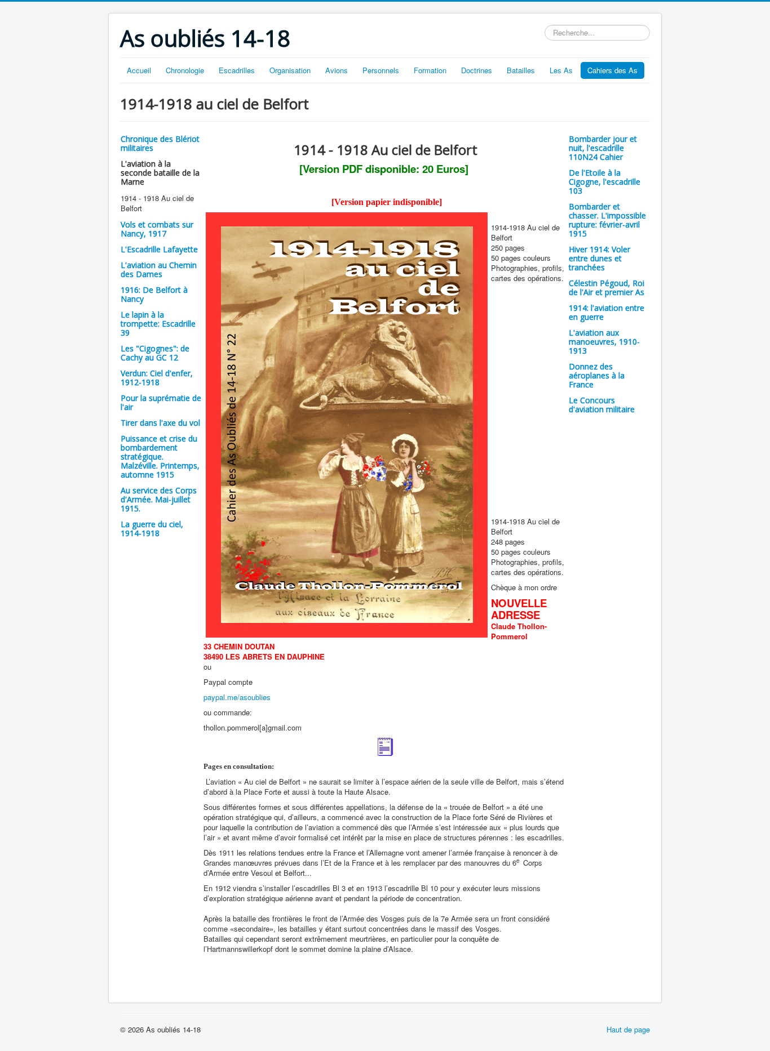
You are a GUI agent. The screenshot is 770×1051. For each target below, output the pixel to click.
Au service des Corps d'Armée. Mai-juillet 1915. (159, 499)
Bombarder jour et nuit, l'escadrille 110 (603, 147)
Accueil (139, 70)
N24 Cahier (602, 157)
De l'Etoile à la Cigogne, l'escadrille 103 (604, 181)
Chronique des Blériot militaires (160, 143)
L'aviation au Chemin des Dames (159, 269)
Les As (561, 70)
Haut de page (628, 1029)
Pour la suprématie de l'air (161, 402)
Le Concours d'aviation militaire (602, 405)
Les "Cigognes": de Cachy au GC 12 (155, 353)
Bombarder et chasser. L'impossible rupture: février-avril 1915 (607, 220)
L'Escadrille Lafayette (159, 249)
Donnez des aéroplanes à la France (597, 375)
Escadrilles (237, 70)
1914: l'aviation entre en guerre (606, 312)
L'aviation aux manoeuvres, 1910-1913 (604, 341)
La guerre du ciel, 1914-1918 (152, 528)
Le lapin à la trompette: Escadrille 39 (158, 323)
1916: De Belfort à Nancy (154, 294)
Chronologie (185, 70)
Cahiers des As (612, 70)
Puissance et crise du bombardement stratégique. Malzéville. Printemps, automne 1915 (160, 456)
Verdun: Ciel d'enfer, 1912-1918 (157, 378)
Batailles (521, 70)
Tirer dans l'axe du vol (160, 422)
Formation (430, 70)
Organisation (290, 70)
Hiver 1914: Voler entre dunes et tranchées (599, 258)
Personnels (380, 70)
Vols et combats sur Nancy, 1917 (157, 229)
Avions (336, 70)
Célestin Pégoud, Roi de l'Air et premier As (606, 287)
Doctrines (476, 70)
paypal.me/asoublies (237, 697)
